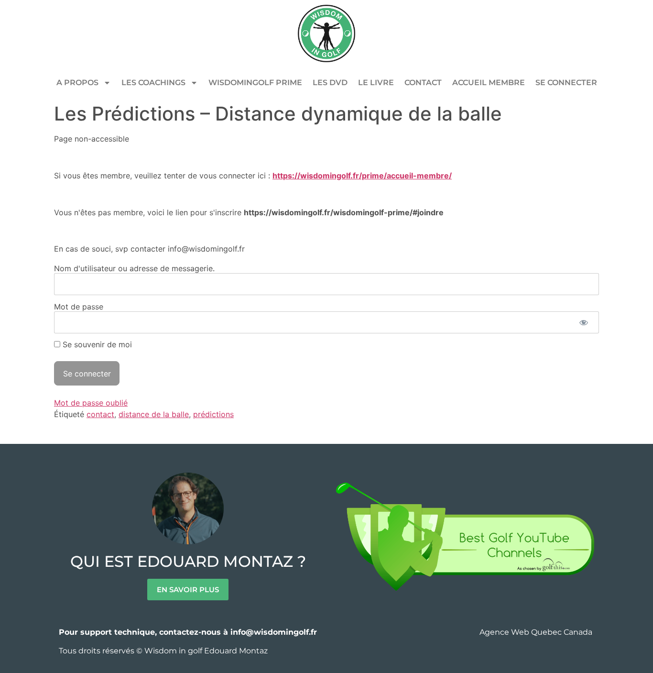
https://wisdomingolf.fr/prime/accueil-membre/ (362, 175)
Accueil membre (488, 82)
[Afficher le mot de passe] (583, 322)
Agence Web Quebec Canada (536, 632)
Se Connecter (566, 82)
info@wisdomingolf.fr (273, 632)
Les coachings (153, 82)
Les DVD (330, 82)
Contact (423, 82)
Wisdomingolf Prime (255, 82)
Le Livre (376, 82)
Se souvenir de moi (96, 344)
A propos (77, 82)
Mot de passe (78, 306)
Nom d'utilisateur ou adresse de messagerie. (134, 268)
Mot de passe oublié (91, 403)
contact (100, 414)
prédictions (213, 414)
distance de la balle (154, 414)
